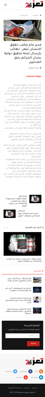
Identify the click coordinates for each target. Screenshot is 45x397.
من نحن (34, 388)
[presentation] (7, 228)
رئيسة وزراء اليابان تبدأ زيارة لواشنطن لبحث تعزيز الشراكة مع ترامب (18, 300)
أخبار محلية (24, 15)
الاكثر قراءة (37, 271)
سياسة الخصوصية (14, 388)
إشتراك (33, 343)
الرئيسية (36, 15)
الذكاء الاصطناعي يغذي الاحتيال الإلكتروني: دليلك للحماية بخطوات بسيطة (18, 311)
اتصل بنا (26, 388)
